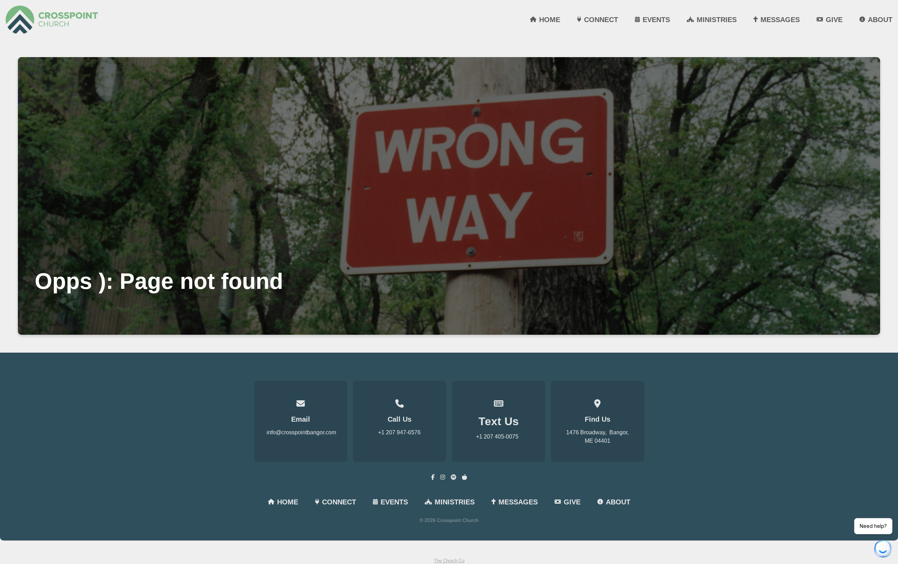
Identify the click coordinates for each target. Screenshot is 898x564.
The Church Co (449, 560)
